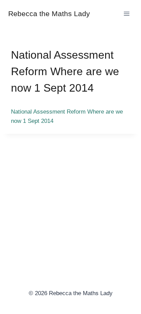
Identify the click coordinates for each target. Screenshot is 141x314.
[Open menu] (126, 13)
